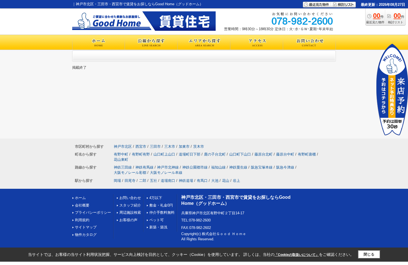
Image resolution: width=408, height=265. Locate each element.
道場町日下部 (189, 154)
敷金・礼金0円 (161, 205)
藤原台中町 (285, 154)
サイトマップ (86, 227)
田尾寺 (130, 181)
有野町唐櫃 (307, 154)
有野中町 (121, 154)
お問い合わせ (130, 198)
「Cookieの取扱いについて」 (296, 255)
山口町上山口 (164, 154)
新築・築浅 (158, 227)
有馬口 (202, 181)
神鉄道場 (186, 181)
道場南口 (168, 181)
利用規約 (82, 220)
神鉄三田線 (123, 167)
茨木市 (198, 146)
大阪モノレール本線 (166, 172)
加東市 (184, 146)
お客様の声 (128, 220)
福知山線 (218, 167)
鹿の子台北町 (215, 154)
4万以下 (155, 198)
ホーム (80, 198)
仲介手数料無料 (162, 212)
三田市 (155, 146)
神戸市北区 (123, 146)
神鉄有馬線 (144, 167)
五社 (153, 181)
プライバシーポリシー (93, 212)
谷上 (236, 181)
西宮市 (140, 146)
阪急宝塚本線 (262, 167)
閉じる (369, 254)
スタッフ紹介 (130, 205)
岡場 (117, 181)
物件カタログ (86, 235)
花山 (225, 181)
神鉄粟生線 (238, 167)
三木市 (169, 146)
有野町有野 (141, 154)
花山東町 (121, 159)
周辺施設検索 (130, 212)
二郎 (142, 181)
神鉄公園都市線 (195, 167)
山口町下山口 (240, 154)
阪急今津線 (285, 167)
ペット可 (156, 220)
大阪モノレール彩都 (130, 172)
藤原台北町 (264, 154)
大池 (214, 181)
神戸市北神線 (168, 167)
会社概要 (82, 205)
